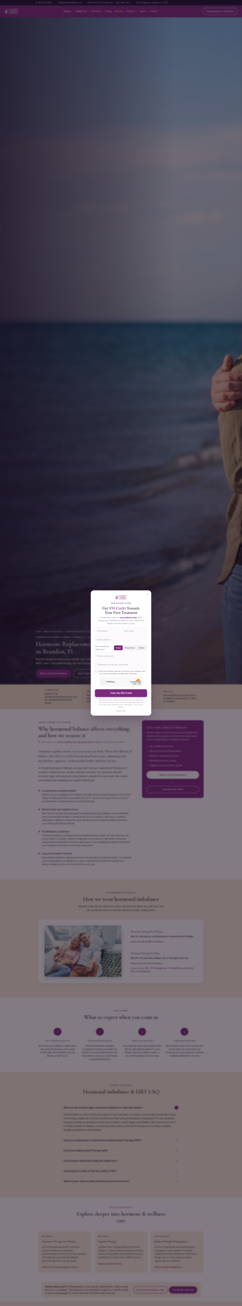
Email (118, 648)
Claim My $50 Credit (121, 693)
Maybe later (121, 711)
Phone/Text (130, 648)
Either (141, 648)
